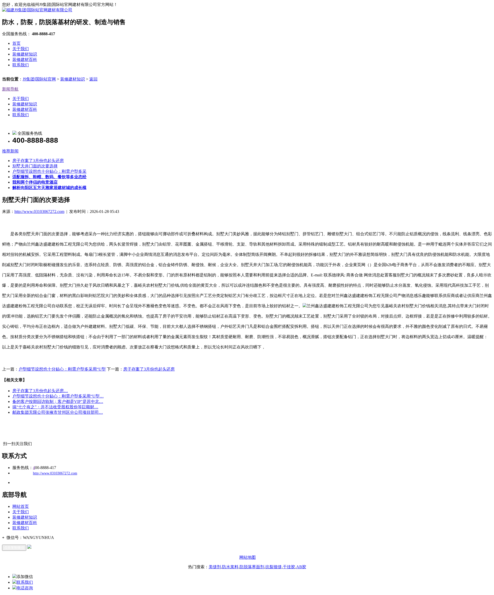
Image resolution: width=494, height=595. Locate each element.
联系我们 (20, 65)
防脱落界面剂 (252, 567)
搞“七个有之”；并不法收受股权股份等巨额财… (55, 407)
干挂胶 (289, 567)
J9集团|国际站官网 (39, 79)
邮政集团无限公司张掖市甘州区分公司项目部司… (57, 412)
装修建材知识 (24, 54)
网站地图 (247, 557)
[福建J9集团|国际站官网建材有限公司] (37, 10)
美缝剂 (215, 567)
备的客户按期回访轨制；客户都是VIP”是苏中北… (57, 401)
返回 (93, 79)
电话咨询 (24, 588)
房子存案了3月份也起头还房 (38, 160)
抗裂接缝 (273, 567)
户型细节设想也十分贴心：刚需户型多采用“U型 (62, 369)
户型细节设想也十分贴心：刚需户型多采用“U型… (58, 396)
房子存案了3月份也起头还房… (40, 391)
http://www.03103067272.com (39, 211)
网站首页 (20, 506)
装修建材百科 (24, 59)
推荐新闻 (10, 151)
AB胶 (301, 567)
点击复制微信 (14, 547)
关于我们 (20, 49)
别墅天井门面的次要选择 (35, 166)
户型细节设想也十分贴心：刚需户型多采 (49, 171)
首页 (16, 43)
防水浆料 (230, 567)
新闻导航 (10, 89)
